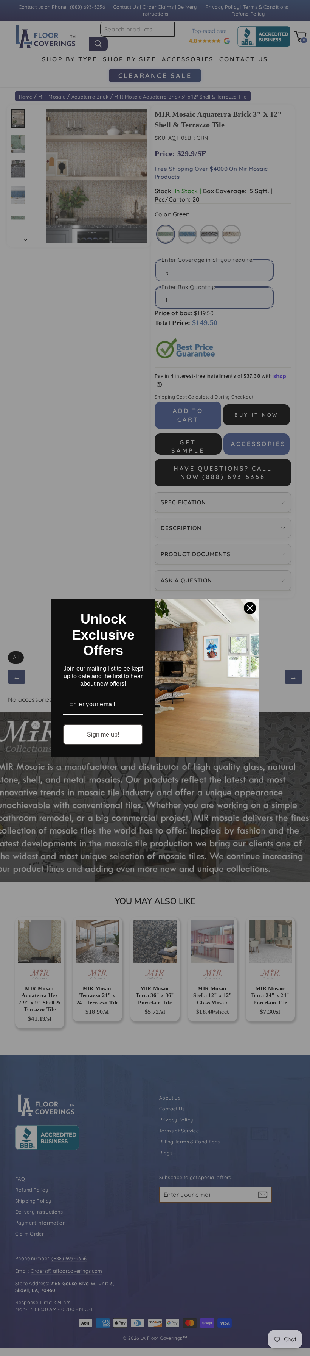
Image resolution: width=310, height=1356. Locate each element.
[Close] (250, 608)
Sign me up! (103, 734)
